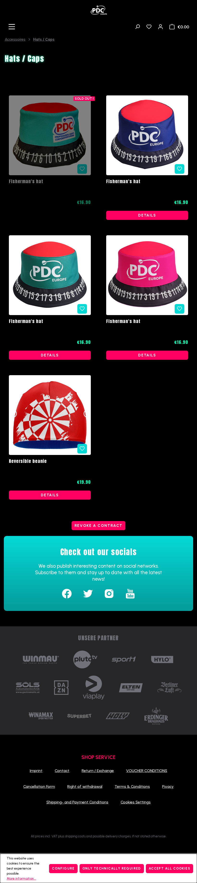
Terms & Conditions (132, 786)
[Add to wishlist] (179, 169)
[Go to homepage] (98, 9)
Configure (63, 868)
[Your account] (160, 26)
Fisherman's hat (26, 182)
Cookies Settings (136, 802)
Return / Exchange (98, 770)
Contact (62, 770)
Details (147, 215)
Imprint (36, 770)
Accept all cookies (169, 868)
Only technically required (111, 868)
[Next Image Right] (87, 415)
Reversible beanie (28, 461)
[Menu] (12, 27)
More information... (21, 879)
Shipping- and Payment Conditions (77, 802)
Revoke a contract (98, 525)
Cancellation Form (39, 786)
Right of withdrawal (84, 786)
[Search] (137, 26)
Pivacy (168, 786)
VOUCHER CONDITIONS (146, 770)
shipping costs (75, 836)
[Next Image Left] (12, 415)
